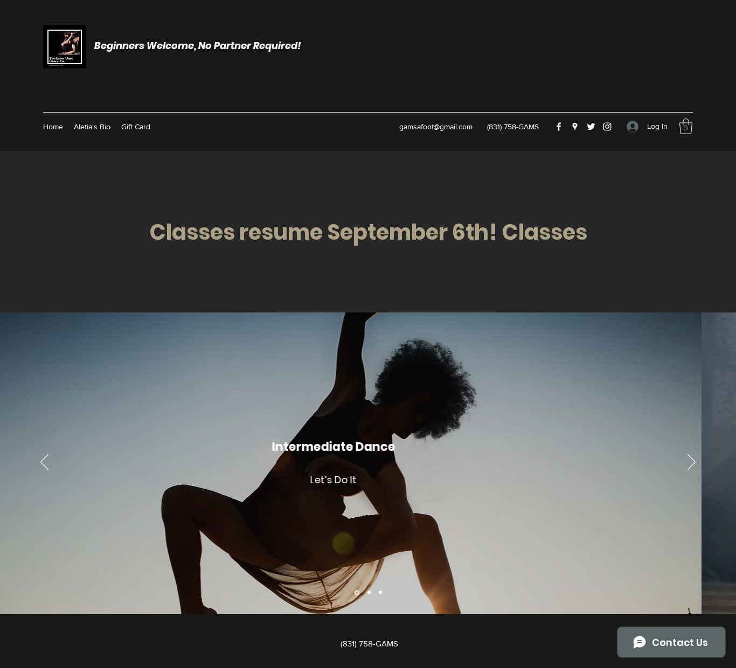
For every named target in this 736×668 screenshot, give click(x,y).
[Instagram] (607, 126)
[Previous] (44, 462)
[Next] (692, 462)
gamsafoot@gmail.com (436, 126)
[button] (685, 126)
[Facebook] (558, 126)
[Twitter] (591, 126)
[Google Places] (575, 126)
